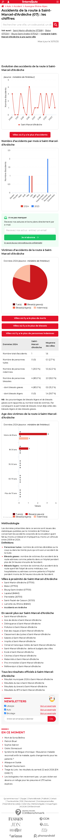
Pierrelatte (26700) (13, 597)
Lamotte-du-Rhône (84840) (17, 604)
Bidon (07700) (11, 586)
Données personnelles (45, 801)
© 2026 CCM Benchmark (30, 807)
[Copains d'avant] (15, 830)
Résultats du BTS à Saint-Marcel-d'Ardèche (24, 690)
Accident (18, 6)
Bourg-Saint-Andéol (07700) (17, 589)
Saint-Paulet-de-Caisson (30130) (19, 600)
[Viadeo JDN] (44, 830)
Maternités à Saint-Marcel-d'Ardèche (21, 659)
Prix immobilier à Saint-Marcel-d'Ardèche (23, 662)
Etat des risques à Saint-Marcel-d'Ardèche (24, 631)
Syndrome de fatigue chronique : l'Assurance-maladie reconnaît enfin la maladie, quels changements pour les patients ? (30, 755)
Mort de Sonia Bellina (14, 737)
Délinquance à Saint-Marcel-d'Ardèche (22, 623)
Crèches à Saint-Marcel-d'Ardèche (20, 655)
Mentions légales (38, 804)
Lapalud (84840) (11, 593)
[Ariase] (15, 835)
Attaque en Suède (12, 762)
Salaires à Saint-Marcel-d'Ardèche (20, 638)
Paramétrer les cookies (12, 804)
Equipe (23, 799)
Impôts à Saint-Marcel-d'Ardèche (20, 641)
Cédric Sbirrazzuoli (13, 748)
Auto (9, 6)
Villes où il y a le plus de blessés (30, 325)
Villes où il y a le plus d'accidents (30, 134)
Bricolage (10, 713)
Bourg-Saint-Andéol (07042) (24, 33)
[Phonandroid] (44, 836)
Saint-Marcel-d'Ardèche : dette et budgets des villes (28, 648)
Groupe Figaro (51, 804)
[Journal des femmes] (15, 819)
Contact (53, 799)
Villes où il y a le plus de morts (30, 318)
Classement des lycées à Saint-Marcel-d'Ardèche (27, 634)
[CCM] (44, 819)
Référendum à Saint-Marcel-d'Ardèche (22, 666)
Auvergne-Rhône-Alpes (36, 6)
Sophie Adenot (11, 745)
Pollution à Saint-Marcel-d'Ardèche (20, 627)
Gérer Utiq (26, 804)
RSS (21, 801)
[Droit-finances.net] (44, 824)
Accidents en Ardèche (15, 607)
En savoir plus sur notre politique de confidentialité (23, 243)
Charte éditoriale (34, 799)
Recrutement (30, 801)
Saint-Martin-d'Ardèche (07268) (28, 30)
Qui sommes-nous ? (11, 799)
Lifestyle (10, 706)
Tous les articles (13, 801)
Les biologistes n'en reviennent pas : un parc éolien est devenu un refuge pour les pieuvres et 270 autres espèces (30, 780)
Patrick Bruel (10, 741)
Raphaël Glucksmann (14, 766)
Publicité (45, 799)
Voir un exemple (48, 706)
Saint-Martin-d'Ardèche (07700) (19, 582)
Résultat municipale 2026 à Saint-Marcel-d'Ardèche (28, 679)
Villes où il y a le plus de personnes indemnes (30, 333)
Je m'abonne (28, 237)
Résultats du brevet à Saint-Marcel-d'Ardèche (25, 686)
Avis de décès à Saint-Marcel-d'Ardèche (22, 620)
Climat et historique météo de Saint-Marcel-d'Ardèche (30, 645)
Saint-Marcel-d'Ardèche (15, 616)
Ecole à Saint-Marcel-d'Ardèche (19, 652)
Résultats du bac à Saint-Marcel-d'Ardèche (24, 683)
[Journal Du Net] (15, 824)
